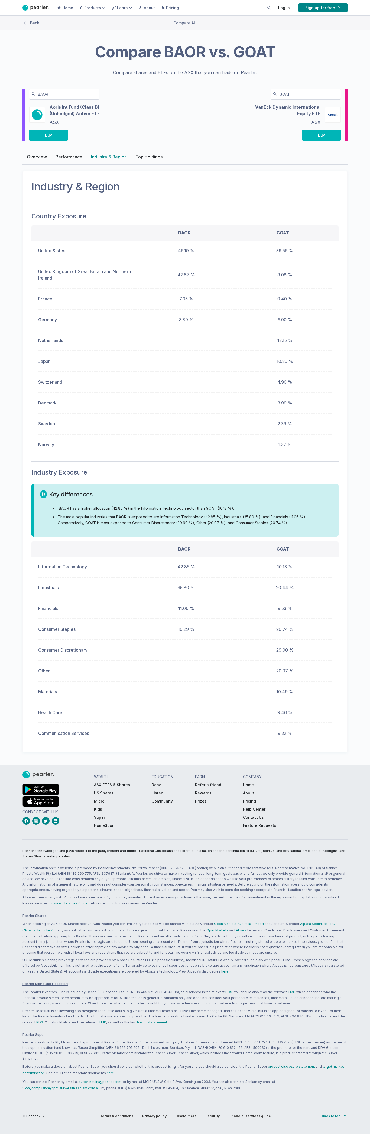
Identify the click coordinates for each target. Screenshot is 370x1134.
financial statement (152, 1022)
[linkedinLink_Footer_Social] (56, 821)
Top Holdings (149, 157)
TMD (292, 992)
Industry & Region (109, 157)
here (225, 971)
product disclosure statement (291, 1067)
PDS (228, 992)
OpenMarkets (217, 930)
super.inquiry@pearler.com (100, 1082)
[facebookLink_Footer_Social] (27, 821)
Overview (37, 157)
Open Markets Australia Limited (239, 924)
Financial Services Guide (68, 903)
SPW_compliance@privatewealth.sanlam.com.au (61, 1088)
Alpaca (241, 930)
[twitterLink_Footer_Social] (47, 821)
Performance (69, 157)
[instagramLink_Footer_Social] (37, 821)
